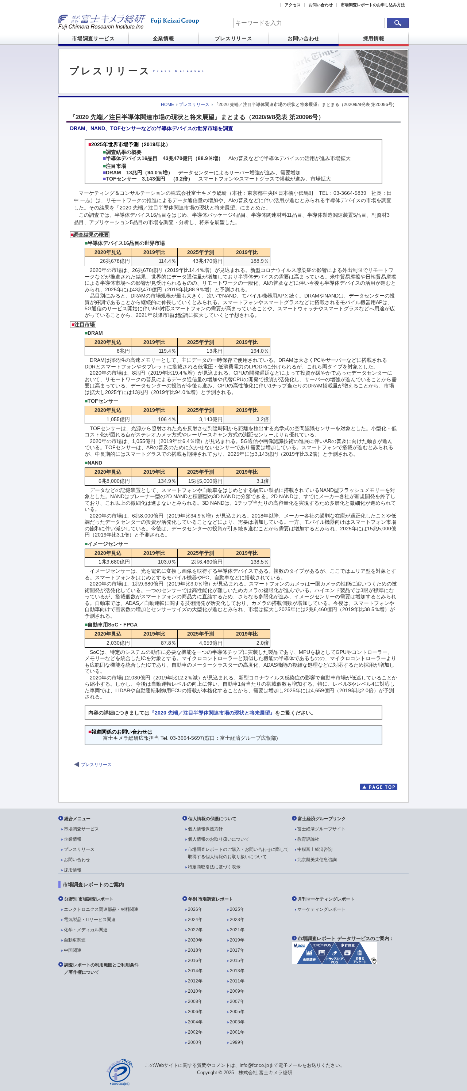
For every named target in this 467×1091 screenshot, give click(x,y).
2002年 (195, 1032)
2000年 (195, 1042)
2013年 (237, 970)
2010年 (195, 991)
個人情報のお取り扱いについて (218, 839)
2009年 (237, 991)
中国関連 (72, 950)
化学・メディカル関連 (86, 929)
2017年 (237, 950)
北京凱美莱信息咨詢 (317, 859)
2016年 (195, 960)
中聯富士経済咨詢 (314, 849)
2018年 (195, 950)
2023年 (237, 919)
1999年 (237, 1042)
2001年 (237, 1032)
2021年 (237, 929)
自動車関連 (75, 940)
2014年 (195, 970)
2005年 (237, 1011)
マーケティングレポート (321, 909)
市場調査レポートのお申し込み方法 (373, 5)
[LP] (334, 962)
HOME (167, 104)
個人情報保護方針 (205, 828)
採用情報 (374, 38)
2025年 (237, 909)
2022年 (195, 929)
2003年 (237, 1021)
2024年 (195, 919)
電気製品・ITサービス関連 (90, 919)
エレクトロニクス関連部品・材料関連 (101, 909)
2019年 (237, 940)
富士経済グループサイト (321, 828)
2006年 (195, 1011)
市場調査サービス (93, 38)
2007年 (237, 1001)
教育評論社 (308, 839)
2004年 (195, 1021)
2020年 (195, 940)
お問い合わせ (321, 5)
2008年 (195, 1001)
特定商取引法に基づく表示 (214, 867)
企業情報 (163, 38)
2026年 (195, 909)
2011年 (237, 981)
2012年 (195, 981)
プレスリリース (233, 38)
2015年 (237, 960)
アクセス (293, 5)
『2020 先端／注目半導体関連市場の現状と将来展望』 (212, 713)
